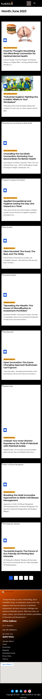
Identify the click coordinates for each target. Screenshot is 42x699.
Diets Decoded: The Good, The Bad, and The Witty (19, 252)
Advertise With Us (8, 641)
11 (26, 578)
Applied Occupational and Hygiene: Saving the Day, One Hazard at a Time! (18, 204)
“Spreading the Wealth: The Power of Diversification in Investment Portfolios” (18, 308)
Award (4, 644)
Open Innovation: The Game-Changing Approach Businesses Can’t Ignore (20, 365)
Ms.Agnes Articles (9, 492)
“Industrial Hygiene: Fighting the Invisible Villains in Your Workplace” (20, 99)
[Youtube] (29, 691)
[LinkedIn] (21, 691)
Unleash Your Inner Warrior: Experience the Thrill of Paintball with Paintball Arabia (20, 443)
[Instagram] (25, 691)
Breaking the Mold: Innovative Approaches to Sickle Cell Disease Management (21, 498)
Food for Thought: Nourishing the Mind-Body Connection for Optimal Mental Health (19, 53)
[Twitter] (16, 691)
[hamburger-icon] (29, 3)
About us (5, 659)
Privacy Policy (6, 656)
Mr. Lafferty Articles (10, 47)
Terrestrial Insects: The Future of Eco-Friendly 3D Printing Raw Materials (20, 554)
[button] (34, 3)
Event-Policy (6, 647)
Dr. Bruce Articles (9, 248)
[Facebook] (12, 691)
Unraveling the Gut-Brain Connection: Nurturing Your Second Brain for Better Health (19, 156)
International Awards (8, 653)
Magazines (5, 650)
